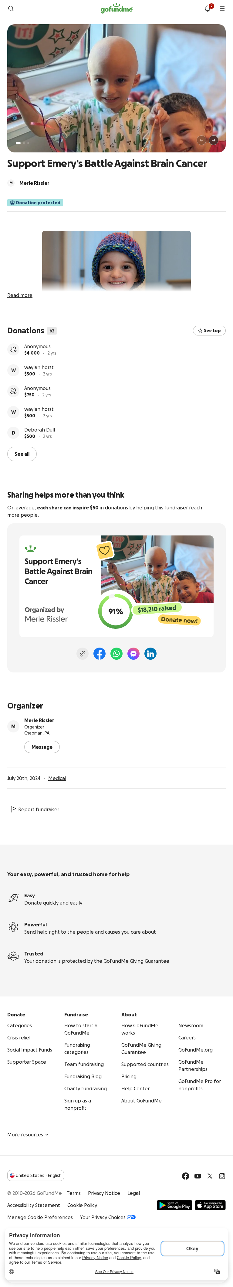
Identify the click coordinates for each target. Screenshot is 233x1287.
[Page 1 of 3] (18, 143)
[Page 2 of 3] (24, 143)
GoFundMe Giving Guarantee (136, 961)
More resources (25, 1134)
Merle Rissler (39, 720)
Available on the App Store (210, 1205)
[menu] (222, 8)
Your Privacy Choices (103, 1217)
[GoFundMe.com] (117, 8)
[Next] (213, 140)
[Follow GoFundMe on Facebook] (186, 1176)
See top (212, 330)
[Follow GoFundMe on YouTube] (198, 1176)
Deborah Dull (39, 429)
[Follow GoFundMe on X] (210, 1176)
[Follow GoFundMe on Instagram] (222, 1176)
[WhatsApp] (116, 653)
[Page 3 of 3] (28, 143)
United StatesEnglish (39, 1175)
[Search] (11, 8)
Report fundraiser (38, 809)
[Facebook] (99, 653)
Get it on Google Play (174, 1205)
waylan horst (39, 367)
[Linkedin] (150, 653)
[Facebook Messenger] (133, 653)
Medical (57, 778)
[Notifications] (207, 8)
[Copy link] (82, 653)
